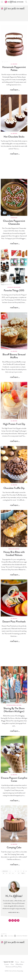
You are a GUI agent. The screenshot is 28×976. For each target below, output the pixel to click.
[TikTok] (18, 920)
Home (17, 962)
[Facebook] (10, 920)
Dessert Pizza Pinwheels (14, 621)
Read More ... (15, 89)
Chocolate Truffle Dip (14, 488)
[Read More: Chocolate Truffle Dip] (14, 464)
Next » (23, 873)
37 (18, 873)
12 (9, 873)
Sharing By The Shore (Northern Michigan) (14, 710)
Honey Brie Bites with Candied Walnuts (14, 554)
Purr (22, 971)
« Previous (5, 871)
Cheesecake (14, 217)
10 (3, 873)
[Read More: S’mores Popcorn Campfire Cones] (14, 754)
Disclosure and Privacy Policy (14, 967)
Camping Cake (14, 847)
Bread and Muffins (14, 549)
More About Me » (14, 912)
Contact (6, 964)
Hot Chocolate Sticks (14, 136)
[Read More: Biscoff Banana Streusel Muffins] (14, 330)
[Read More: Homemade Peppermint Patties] (14, 43)
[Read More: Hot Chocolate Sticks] (14, 113)
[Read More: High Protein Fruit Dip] (14, 400)
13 (12, 873)
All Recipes (14, 64)
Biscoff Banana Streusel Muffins (14, 356)
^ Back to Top (8, 962)
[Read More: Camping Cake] (14, 823)
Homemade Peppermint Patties (14, 69)
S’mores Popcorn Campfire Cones (14, 779)
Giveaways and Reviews (14, 287)
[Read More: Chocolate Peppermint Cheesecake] (14, 197)
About (22, 962)
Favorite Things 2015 (14, 290)
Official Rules (19, 964)
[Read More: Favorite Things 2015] (14, 266)
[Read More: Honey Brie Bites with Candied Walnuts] (14, 528)
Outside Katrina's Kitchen (14, 705)
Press (12, 964)
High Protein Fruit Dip (14, 424)
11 (6, 873)
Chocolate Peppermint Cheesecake (14, 222)
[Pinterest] (15, 920)
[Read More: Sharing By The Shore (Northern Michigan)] (14, 684)
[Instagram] (12, 920)
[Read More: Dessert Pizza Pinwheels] (14, 598)
